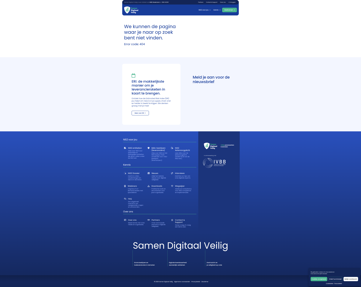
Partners (200, 2)
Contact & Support (211, 2)
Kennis (215, 10)
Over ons (223, 2)
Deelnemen (228, 10)
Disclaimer (204, 281)
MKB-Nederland (154, 2)
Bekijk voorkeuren (351, 279)
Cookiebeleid (329, 283)
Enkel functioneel (335, 279)
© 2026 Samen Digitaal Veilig (163, 281)
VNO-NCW (165, 2)
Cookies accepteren (319, 279)
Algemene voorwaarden (182, 281)
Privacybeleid (338, 283)
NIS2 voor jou (204, 10)
